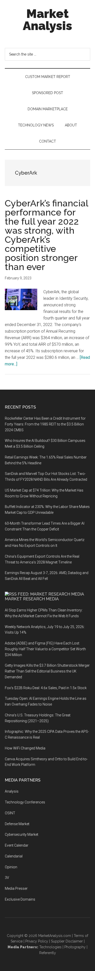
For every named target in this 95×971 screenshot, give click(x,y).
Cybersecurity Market (21, 834)
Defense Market (17, 824)
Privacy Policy (36, 941)
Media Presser (16, 888)
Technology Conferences (25, 802)
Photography (75, 947)
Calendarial (14, 856)
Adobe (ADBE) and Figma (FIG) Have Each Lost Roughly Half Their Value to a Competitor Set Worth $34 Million (45, 649)
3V (7, 878)
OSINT (10, 813)
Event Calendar (16, 845)
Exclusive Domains (20, 899)
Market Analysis (47, 20)
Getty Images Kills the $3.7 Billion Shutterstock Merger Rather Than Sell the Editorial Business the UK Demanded (47, 671)
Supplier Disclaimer (67, 941)
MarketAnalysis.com (54, 936)
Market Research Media (32, 599)
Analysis (11, 791)
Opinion (11, 867)
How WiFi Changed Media (25, 748)
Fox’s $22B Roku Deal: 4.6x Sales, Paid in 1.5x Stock (46, 688)
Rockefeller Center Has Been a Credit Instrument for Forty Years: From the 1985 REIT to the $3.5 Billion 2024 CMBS (45, 424)
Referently (47, 953)
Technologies (50, 947)
